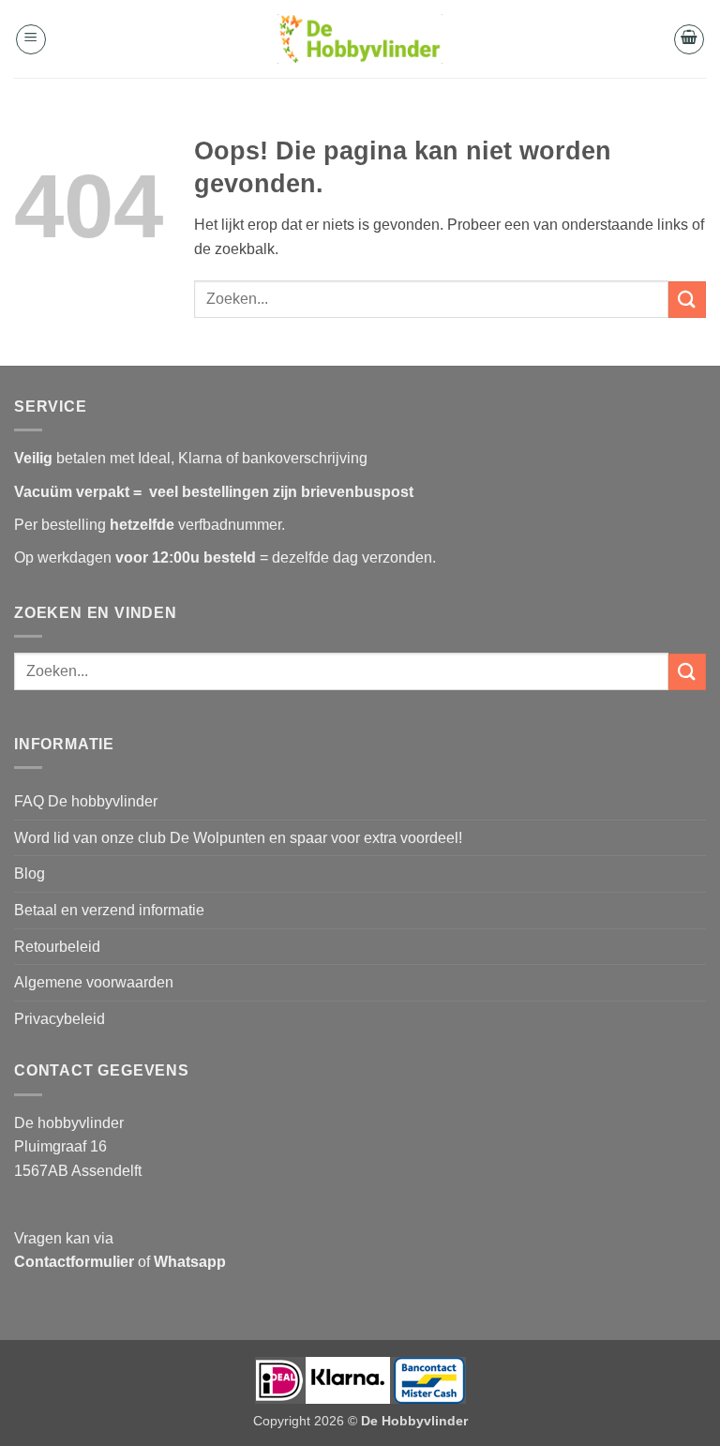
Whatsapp (190, 1262)
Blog (29, 873)
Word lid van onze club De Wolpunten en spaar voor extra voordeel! (238, 838)
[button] (31, 39)
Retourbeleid (57, 947)
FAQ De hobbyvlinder (86, 801)
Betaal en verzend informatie (109, 910)
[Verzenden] (687, 299)
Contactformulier (74, 1262)
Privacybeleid (59, 1019)
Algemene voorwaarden (93, 982)
